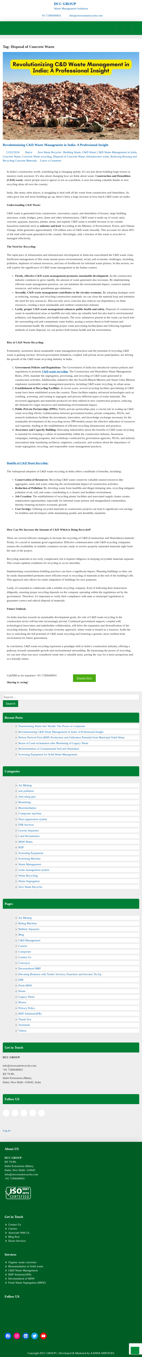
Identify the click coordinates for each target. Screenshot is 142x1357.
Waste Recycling (28, 875)
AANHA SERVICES (102, 1353)
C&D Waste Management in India (116, 152)
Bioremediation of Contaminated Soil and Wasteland (48, 748)
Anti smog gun (27, 796)
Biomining (24, 802)
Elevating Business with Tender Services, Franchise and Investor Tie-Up (60, 974)
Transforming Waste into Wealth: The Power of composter (51, 726)
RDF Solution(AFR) (29, 1013)
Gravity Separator (28, 830)
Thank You (24, 1019)
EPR (20, 979)
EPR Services (26, 824)
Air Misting (25, 785)
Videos (22, 1030)
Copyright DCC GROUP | (43, 1353)
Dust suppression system (32, 819)
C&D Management (29, 940)
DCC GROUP (65, 4)
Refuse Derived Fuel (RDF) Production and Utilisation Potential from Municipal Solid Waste (71, 737)
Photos (22, 1002)
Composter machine (30, 813)
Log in (6, 1130)
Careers (22, 945)
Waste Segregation (29, 881)
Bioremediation (27, 807)
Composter (24, 951)
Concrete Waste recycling (37, 156)
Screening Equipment (30, 853)
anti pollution (26, 790)
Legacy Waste (26, 996)
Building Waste (72, 152)
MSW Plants (25, 841)
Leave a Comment (50, 160)
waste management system (33, 869)
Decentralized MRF (29, 968)
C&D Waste (89, 152)
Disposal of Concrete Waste (69, 156)
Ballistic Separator (28, 929)
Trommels (24, 1024)
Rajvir (28, 152)
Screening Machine (29, 858)
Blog (21, 934)
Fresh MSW (25, 985)
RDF (21, 847)
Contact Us (24, 957)
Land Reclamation (29, 836)
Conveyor (24, 962)
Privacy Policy (26, 1008)
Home (22, 991)
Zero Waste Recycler (49, 152)
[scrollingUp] (135, 1350)
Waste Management (29, 864)
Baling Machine (27, 923)
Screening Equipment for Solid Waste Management (47, 754)
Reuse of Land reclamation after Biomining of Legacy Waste (53, 743)
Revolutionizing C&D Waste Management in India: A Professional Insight (55, 145)
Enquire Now (84, 678)
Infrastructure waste (97, 156)
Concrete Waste (12, 156)
